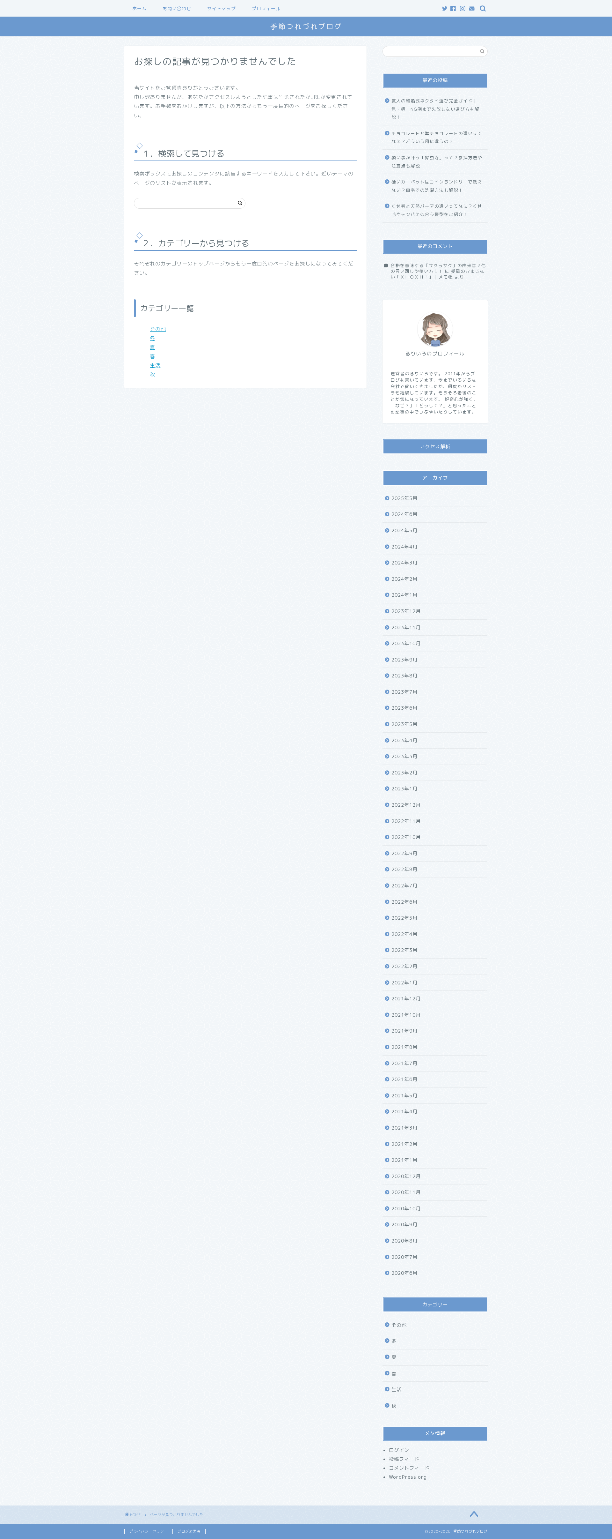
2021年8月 (404, 1047)
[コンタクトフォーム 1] (472, 8)
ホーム (139, 8)
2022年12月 (406, 805)
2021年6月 (404, 1079)
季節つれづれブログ (306, 26)
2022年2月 (404, 966)
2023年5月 (404, 724)
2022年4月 (404, 934)
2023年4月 (404, 740)
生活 (155, 365)
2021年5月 (404, 1095)
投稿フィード (404, 1459)
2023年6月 (404, 708)
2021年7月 (404, 1063)
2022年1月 (404, 982)
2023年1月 (404, 788)
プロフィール (266, 8)
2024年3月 (404, 562)
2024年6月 (404, 514)
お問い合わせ (177, 8)
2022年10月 (406, 837)
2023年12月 (406, 611)
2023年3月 (404, 756)
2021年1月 (404, 1160)
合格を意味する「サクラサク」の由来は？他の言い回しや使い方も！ (438, 268)
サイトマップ (221, 8)
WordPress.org (408, 1477)
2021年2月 (404, 1144)
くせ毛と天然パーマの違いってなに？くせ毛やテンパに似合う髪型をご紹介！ (436, 210)
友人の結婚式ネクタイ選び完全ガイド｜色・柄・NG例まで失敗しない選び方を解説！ (435, 109)
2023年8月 (404, 675)
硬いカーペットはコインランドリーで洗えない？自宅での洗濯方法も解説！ (436, 186)
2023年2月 (404, 772)
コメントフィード (409, 1468)
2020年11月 (406, 1192)
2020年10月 (406, 1208)
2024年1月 (404, 595)
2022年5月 (404, 918)
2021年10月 (406, 1015)
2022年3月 (404, 950)
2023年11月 (406, 627)
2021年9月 (404, 1030)
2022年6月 (404, 902)
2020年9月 (404, 1224)
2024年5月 (404, 530)
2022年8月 (404, 869)
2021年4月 (404, 1111)
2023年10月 (406, 643)
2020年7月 (404, 1257)
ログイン (399, 1450)
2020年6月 (404, 1273)
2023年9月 (404, 659)
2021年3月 (404, 1127)
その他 (158, 328)
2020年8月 (404, 1240)
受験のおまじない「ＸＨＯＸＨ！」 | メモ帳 (437, 274)
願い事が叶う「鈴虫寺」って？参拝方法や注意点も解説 (436, 161)
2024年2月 (404, 579)
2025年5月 (404, 498)
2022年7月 (404, 885)
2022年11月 (406, 821)
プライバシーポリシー (148, 1531)
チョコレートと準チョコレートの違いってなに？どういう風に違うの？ (436, 137)
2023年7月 (404, 692)
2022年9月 (404, 853)
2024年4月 (404, 546)
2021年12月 (406, 998)
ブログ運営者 (189, 1531)
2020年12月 (406, 1176)
